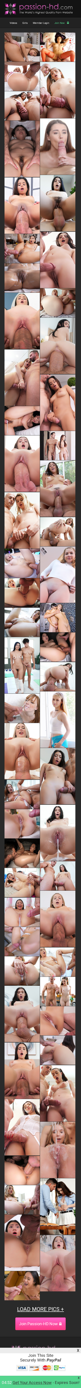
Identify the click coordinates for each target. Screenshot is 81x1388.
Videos (13, 23)
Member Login (41, 23)
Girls (25, 23)
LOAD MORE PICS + (40, 1309)
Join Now (59, 23)
